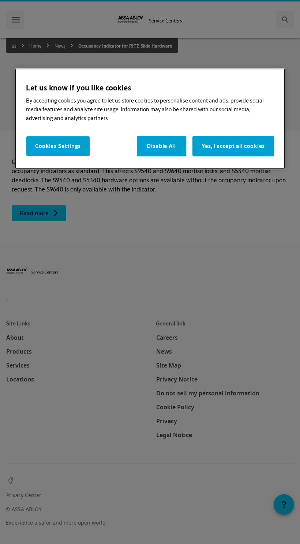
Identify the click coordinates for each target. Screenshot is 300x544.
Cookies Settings (58, 146)
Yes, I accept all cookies (233, 146)
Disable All (161, 146)
